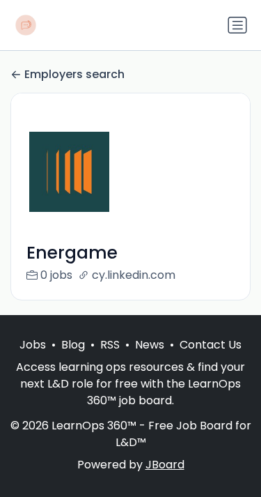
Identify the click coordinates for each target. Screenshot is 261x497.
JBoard (164, 465)
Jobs (32, 345)
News (149, 345)
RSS (110, 345)
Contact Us (211, 345)
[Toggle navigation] (237, 25)
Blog (73, 345)
